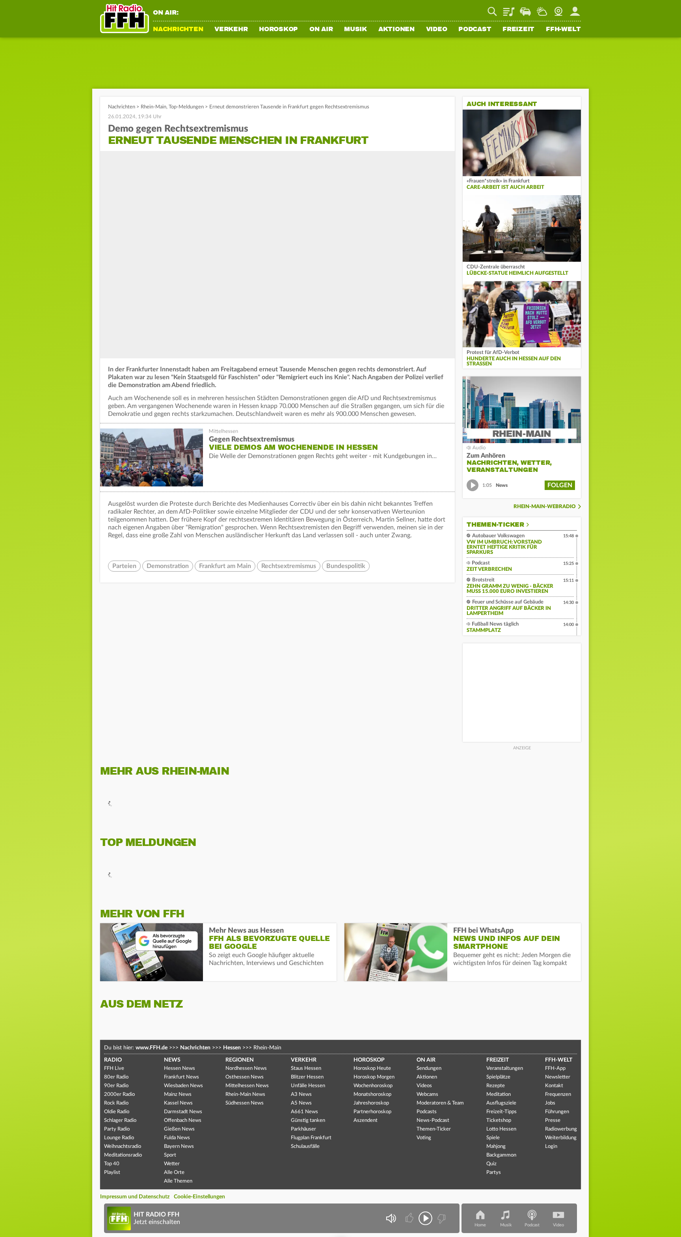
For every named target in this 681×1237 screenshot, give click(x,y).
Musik (355, 29)
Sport (170, 1155)
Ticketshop (498, 1120)
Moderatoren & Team (440, 1103)
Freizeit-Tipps (501, 1111)
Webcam (558, 9)
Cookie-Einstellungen (199, 1197)
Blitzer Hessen (307, 1077)
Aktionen (396, 29)
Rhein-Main (153, 107)
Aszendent (366, 1120)
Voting (424, 1137)
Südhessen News (244, 1103)
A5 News (301, 1103)
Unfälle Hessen (308, 1085)
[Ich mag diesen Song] (410, 1218)
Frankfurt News (181, 1077)
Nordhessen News (246, 1068)
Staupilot (525, 9)
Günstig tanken (308, 1120)
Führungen (557, 1111)
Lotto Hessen (501, 1129)
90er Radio (116, 1085)
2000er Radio (119, 1094)
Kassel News (178, 1103)
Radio (113, 1060)
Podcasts (427, 1111)
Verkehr (230, 29)
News (172, 1060)
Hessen (232, 1048)
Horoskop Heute (372, 1068)
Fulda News (177, 1137)
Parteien (124, 566)
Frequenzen (558, 1094)
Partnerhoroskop (372, 1111)
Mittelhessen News (247, 1085)
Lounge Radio (119, 1137)
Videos (424, 1085)
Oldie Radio (116, 1111)
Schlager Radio (120, 1120)
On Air (321, 29)
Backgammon (501, 1155)
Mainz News (178, 1094)
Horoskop (278, 29)
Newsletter (557, 1077)
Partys (493, 1172)
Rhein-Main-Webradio (545, 506)
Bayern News (179, 1146)
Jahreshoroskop (371, 1103)
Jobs (550, 1103)
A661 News (304, 1111)
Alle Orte (174, 1172)
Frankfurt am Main (225, 566)
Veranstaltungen (504, 1068)
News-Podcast (433, 1120)
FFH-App (555, 1068)
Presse (552, 1120)
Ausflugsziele (501, 1103)
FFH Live (114, 1068)
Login (551, 1146)
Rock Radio (116, 1103)
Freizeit (518, 29)
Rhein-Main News (245, 1094)
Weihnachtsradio (122, 1146)
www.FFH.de (151, 1048)
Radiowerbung (561, 1129)
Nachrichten (178, 29)
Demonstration (168, 566)
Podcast (474, 29)
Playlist (509, 9)
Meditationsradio (123, 1155)
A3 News (301, 1094)
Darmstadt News (183, 1111)
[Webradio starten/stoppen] (425, 1218)
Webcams (427, 1094)
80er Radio (116, 1077)
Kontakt (554, 1085)
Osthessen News (244, 1077)
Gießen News (179, 1129)
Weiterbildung (561, 1137)
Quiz (491, 1163)
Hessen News (179, 1068)
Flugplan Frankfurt (311, 1137)
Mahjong (496, 1146)
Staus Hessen (306, 1068)
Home (480, 1225)
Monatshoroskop (372, 1094)
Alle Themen (178, 1181)
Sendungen (429, 1068)
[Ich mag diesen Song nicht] (441, 1218)
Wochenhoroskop (373, 1085)
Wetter (542, 9)
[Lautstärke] (391, 1218)
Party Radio (117, 1129)
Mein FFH (575, 9)
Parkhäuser (303, 1129)
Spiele (493, 1137)
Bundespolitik (345, 566)
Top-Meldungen (186, 107)
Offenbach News (182, 1120)
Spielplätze (498, 1077)
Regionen (239, 1060)
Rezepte (495, 1085)
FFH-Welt (563, 29)
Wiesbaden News (183, 1085)
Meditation (498, 1094)
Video (436, 29)
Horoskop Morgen (374, 1077)
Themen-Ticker (495, 525)
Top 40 (111, 1163)
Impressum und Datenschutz (134, 1197)
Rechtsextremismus (288, 566)
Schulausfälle (305, 1146)
